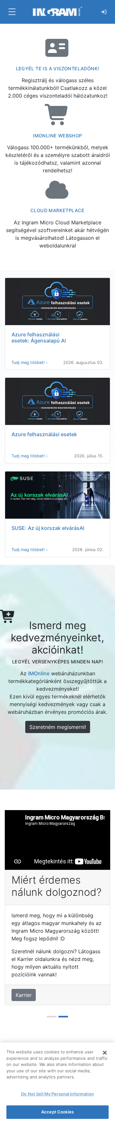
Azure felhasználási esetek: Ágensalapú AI (39, 337)
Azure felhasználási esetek (44, 434)
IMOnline (39, 673)
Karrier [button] (24, 995)
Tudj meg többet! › (30, 362)
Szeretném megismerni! (57, 727)
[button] (11, 11)
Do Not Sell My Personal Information (57, 1093)
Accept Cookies (57, 1111)
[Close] (105, 1053)
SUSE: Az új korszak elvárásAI (48, 528)
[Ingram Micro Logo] (57, 12)
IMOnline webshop (57, 135)
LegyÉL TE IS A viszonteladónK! (57, 68)
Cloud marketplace (57, 210)
